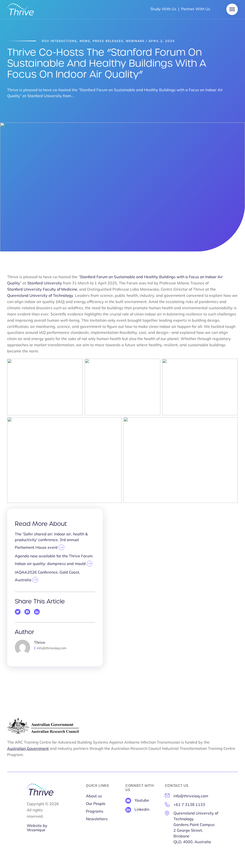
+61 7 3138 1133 (189, 805)
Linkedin (141, 810)
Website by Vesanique (37, 828)
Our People (96, 804)
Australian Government (28, 749)
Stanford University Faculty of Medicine (42, 290)
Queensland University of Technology (40, 296)
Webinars (135, 41)
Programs (94, 812)
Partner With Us (195, 9)
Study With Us (163, 9)
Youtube (141, 801)
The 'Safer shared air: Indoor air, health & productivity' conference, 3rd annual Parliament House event (51, 541)
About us (94, 796)
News (85, 41)
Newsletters (97, 819)
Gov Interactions (59, 41)
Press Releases (108, 41)
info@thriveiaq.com (190, 796)
